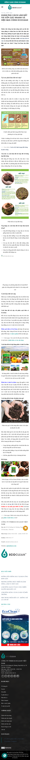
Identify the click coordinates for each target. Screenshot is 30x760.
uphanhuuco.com (11, 546)
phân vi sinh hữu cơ (9, 517)
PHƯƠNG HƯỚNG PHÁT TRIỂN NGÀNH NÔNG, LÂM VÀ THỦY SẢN (13, 583)
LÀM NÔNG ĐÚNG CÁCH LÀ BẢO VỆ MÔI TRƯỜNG (14, 593)
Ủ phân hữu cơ (4, 694)
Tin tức (3, 12)
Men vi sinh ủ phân (5, 703)
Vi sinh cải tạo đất (5, 706)
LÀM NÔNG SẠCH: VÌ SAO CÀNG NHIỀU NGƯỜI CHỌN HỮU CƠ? (14, 588)
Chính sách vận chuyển (6, 718)
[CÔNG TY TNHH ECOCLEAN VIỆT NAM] (15, 7)
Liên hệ (3, 729)
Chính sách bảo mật (5, 724)
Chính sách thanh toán (6, 721)
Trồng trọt (9, 12)
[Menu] (2, 7)
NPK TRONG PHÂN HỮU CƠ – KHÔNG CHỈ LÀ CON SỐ (14, 598)
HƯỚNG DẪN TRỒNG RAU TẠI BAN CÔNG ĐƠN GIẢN (14, 577)
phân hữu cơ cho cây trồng (16, 340)
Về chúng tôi (4, 686)
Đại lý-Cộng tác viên (6, 726)
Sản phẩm (3, 692)
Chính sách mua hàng (6, 715)
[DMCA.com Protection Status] (6, 747)
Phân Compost (4, 700)
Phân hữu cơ (4, 697)
